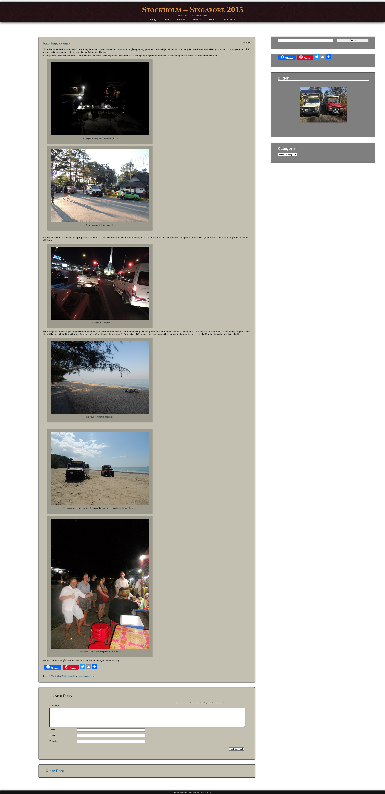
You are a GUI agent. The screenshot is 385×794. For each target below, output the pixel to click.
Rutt (167, 19)
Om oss (197, 19)
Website (53, 741)
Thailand (55, 676)
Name (53, 730)
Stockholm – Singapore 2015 (192, 9)
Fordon (181, 19)
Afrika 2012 (229, 19)
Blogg (153, 19)
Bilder (212, 19)
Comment (54, 705)
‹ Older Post (53, 771)
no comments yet (86, 676)
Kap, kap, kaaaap (56, 43)
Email (52, 735)
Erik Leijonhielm (68, 676)
